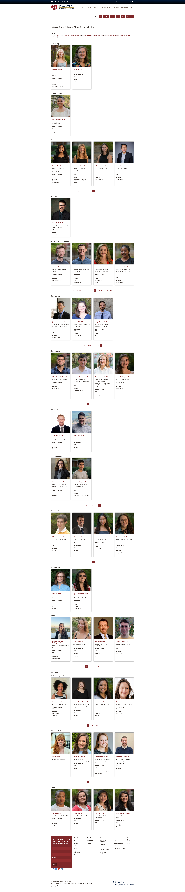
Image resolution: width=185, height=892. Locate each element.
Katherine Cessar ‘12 (101, 756)
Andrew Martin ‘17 (79, 267)
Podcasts (129, 846)
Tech (59, 37)
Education (84, 35)
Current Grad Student (76, 35)
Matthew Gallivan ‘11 (80, 537)
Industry (112, 16)
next (106, 191)
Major (118, 16)
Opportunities (106, 7)
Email (54, 857)
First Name (55, 846)
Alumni (89, 843)
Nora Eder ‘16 (78, 813)
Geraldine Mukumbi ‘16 (123, 267)
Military (121, 35)
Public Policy (54, 37)
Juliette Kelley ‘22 (79, 166)
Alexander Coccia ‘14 (122, 756)
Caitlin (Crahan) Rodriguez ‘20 (57, 642)
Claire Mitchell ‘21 (121, 537)
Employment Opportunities (77, 851)
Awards (75, 848)
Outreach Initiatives (78, 845)
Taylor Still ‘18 (78, 322)
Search (132, 8)
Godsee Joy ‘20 (56, 166)
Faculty (101, 847)
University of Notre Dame (65, 881)
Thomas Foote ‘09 (58, 537)
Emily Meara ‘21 (100, 267)
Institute (76, 840)
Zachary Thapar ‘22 (80, 482)
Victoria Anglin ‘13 (79, 641)
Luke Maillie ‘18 (57, 267)
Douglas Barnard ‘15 (101, 641)
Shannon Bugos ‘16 (80, 756)
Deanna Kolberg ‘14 (122, 702)
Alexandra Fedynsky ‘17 (81, 702)
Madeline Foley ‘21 (79, 69)
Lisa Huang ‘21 (99, 813)
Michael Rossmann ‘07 (59, 222)
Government (100, 35)
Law (118, 35)
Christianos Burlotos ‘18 (59, 377)
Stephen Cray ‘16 (57, 435)
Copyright (53, 881)
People (89, 7)
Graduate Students (104, 849)
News (128, 843)
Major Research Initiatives (103, 841)
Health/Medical (107, 35)
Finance (95, 35)
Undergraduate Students (103, 853)
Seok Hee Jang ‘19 (100, 537)
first (76, 191)
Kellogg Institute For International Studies (60, 883)
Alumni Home (130, 16)
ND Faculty (115, 840)
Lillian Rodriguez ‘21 (122, 377)
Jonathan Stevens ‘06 (59, 322)
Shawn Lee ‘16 (120, 166)
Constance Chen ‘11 (58, 119)
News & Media (124, 7)
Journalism (113, 35)
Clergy (69, 35)
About (82, 7)
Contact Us (68, 885)
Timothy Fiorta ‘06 (122, 641)
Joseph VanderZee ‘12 (101, 322)
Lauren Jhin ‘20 (99, 702)
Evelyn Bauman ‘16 (58, 69)
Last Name (55, 852)
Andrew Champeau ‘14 (81, 377)
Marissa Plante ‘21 (58, 482)
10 (104, 290)
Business (65, 35)
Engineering (89, 35)
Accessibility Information (56, 886)
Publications (103, 844)
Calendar (116, 7)
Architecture (59, 35)
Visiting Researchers (118, 843)
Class (123, 16)
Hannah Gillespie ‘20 (101, 377)
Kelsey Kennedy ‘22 (101, 166)
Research (96, 7)
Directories (90, 840)
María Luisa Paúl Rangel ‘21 (81, 594)
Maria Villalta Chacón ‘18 (124, 813)
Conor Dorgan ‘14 (79, 435)
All (100, 16)
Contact (76, 843)
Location (106, 16)
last (109, 191)
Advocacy (53, 35)
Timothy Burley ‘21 (58, 813)
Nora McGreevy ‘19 (58, 593)
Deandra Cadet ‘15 (58, 702)
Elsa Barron (56, 756)
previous (80, 191)
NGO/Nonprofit (127, 35)
